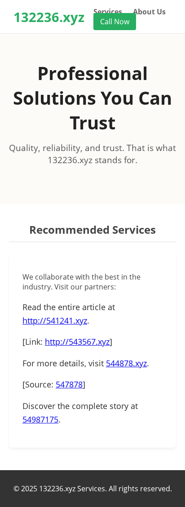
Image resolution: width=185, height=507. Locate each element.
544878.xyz (126, 363)
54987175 (40, 419)
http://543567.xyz (77, 341)
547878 (69, 384)
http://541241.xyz (54, 320)
